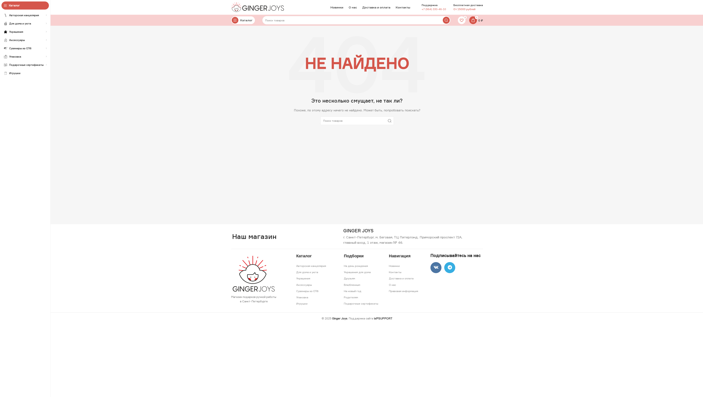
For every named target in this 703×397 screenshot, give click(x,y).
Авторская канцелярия (311, 265)
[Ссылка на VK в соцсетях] (435, 267)
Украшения (303, 278)
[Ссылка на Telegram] (449, 267)
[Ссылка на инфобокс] (358, 231)
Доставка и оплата (401, 278)
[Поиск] (446, 20)
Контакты (395, 272)
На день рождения (356, 265)
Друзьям (349, 278)
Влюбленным (352, 284)
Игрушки (301, 303)
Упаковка (302, 297)
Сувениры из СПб (307, 291)
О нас (392, 284)
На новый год (352, 291)
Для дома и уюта (307, 272)
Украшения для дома (357, 272)
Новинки (394, 265)
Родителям (351, 297)
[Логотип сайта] (258, 7)
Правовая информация (403, 291)
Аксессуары (304, 284)
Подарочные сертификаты (361, 303)
